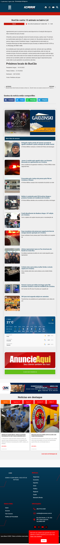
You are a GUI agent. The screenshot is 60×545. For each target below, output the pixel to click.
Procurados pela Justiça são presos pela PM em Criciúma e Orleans (36, 179)
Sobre (7, 508)
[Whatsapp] (46, 527)
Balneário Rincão (38, 497)
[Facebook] (45, 7)
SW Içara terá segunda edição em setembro (35, 296)
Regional (35, 491)
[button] (57, 7)
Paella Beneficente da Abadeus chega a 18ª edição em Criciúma (37, 214)
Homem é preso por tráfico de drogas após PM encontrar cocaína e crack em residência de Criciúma (38, 285)
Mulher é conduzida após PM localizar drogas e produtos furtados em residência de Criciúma (36, 197)
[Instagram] (49, 7)
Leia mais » (4, 446)
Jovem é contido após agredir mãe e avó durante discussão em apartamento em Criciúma (36, 161)
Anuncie (7, 510)
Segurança (36, 477)
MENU (9, 9)
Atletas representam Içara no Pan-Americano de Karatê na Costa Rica (36, 249)
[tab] (5, 402)
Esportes (35, 483)
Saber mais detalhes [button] (36, 536)
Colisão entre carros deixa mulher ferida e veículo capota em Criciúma (36, 267)
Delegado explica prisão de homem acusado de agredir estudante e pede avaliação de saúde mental (37, 143)
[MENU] (9, 6)
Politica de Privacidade (11, 516)
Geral (14, 24)
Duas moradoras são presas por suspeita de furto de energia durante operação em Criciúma (37, 232)
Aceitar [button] (44, 540)
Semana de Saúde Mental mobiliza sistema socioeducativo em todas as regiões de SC (14, 435)
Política (35, 488)
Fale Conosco (9, 513)
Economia (36, 480)
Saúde (35, 494)
